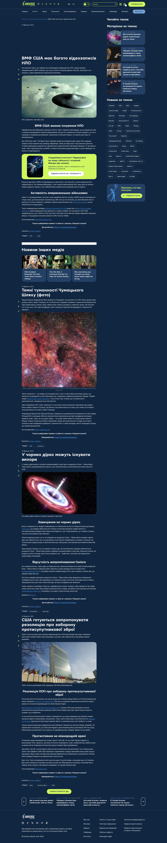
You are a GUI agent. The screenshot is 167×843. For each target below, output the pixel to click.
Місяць (136, 126)
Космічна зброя (42, 785)
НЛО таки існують (80, 202)
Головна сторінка (28, 19)
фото (111, 176)
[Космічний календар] (120, 4)
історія (132, 176)
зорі (110, 156)
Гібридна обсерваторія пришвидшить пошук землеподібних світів (132, 53)
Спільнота (136, 4)
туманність (40, 446)
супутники (113, 171)
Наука (44, 11)
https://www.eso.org (42, 430)
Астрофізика (33, 611)
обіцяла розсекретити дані (56, 208)
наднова (112, 161)
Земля (135, 121)
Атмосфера (133, 116)
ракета (129, 166)
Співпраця (113, 11)
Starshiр (122, 116)
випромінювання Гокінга (31, 571)
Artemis (112, 106)
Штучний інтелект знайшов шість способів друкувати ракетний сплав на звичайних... (133, 71)
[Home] (28, 4)
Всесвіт (111, 121)
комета (119, 156)
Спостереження (70, 11)
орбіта (122, 161)
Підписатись (133, 196)
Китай (111, 126)
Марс (127, 126)
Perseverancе (136, 111)
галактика (125, 151)
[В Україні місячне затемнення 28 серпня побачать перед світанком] (114, 87)
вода (124, 146)
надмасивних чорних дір (31, 591)
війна (31, 785)
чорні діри (25, 529)
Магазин (125, 11)
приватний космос (116, 166)
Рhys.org (32, 595)
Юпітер (128, 141)
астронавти (113, 146)
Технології (55, 11)
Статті (35, 11)
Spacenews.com (41, 769)
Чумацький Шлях (115, 141)
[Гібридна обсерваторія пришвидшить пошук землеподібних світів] (114, 54)
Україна (84, 11)
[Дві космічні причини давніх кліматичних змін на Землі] (114, 37)
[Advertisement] (59, 43)
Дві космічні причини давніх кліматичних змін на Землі (132, 37)
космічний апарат (132, 156)
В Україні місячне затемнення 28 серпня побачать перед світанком (132, 87)
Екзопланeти (124, 121)
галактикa (113, 151)
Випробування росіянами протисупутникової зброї (41, 708)
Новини (25, 11)
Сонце (119, 131)
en (73, 4)
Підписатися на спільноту (66, 173)
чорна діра (45, 611)
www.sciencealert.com (43, 219)
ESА (120, 106)
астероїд (139, 141)
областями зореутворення (38, 399)
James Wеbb (113, 111)
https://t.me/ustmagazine (65, 227)
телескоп (124, 171)
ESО (31, 446)
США (38, 236)
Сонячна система (133, 131)
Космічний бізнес (98, 11)
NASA (125, 111)
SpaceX (111, 116)
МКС (119, 126)
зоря (135, 151)
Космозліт (139, 11)
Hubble (136, 106)
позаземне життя (136, 161)
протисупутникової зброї (44, 701)
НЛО (31, 236)
